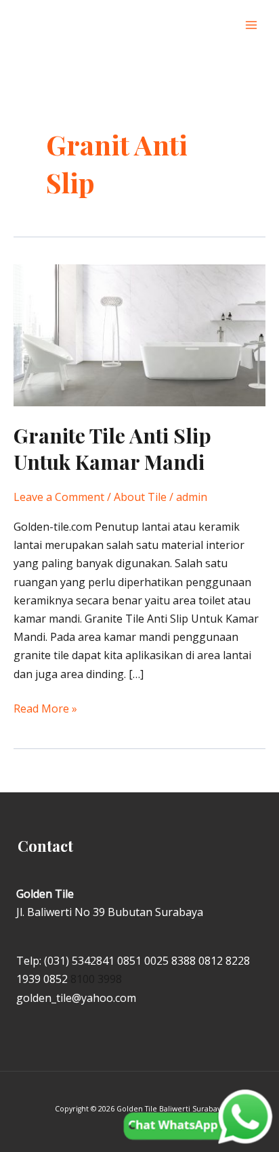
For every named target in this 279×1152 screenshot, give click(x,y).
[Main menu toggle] (251, 25)
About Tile (140, 496)
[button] (223, 25)
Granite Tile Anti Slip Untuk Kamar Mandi (112, 448)
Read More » (45, 708)
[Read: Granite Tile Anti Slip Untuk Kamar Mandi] (139, 334)
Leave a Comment (59, 496)
